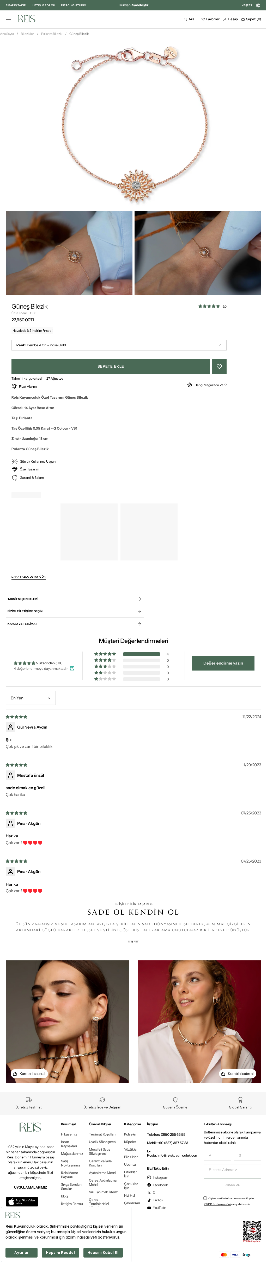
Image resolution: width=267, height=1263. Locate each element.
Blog (64, 1196)
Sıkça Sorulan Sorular (71, 1186)
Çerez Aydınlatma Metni (97, 1197)
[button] (8, 19)
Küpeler (126, 1142)
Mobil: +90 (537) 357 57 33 (163, 1143)
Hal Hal (125, 1195)
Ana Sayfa (7, 39)
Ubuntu (126, 1164)
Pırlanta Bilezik (51, 39)
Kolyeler (126, 1134)
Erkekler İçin (126, 1174)
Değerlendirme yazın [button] (220, 665)
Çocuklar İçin (127, 1186)
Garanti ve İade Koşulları (100, 1171)
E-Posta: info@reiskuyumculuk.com (168, 1153)
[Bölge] (258, 5)
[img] (17, 718)
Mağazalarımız (72, 1153)
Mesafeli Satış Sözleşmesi (99, 1160)
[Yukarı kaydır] (254, 1251)
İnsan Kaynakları (69, 1144)
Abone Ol (229, 1184)
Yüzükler (127, 1149)
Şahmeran (128, 1203)
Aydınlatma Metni (97, 1183)
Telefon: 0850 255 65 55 (162, 1134)
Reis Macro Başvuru (69, 1175)
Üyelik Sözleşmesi (97, 1148)
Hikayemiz (69, 1134)
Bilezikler (27, 39)
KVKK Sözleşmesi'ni (213, 1204)
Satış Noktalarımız (70, 1163)
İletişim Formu (72, 1204)
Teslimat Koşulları (95, 1136)
